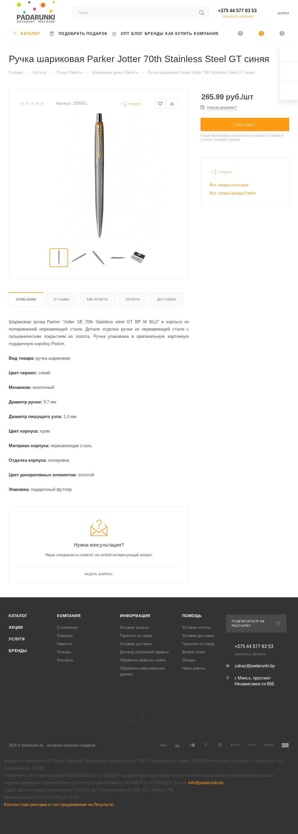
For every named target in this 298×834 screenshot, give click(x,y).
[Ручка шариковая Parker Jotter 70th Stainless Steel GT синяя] (98, 175)
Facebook (149, 715)
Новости (64, 644)
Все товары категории (229, 185)
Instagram (164, 715)
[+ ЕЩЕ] (223, 33)
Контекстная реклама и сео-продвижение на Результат (58, 804)
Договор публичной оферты (144, 652)
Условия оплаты (134, 627)
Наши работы (193, 668)
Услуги (17, 639)
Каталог (18, 616)
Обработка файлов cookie (143, 660)
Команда (64, 635)
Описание (26, 299)
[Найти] (201, 12)
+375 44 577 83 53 (237, 10)
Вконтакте (134, 715)
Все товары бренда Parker (233, 193)
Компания (68, 616)
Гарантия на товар (136, 635)
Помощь (192, 616)
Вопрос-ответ (194, 652)
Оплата (133, 299)
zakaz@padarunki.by (255, 665)
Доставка (166, 299)
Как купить (97, 299)
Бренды (18, 651)
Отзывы (62, 299)
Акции (16, 627)
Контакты (65, 660)
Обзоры (189, 660)
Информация (135, 616)
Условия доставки (136, 644)
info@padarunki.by (206, 782)
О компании (67, 627)
